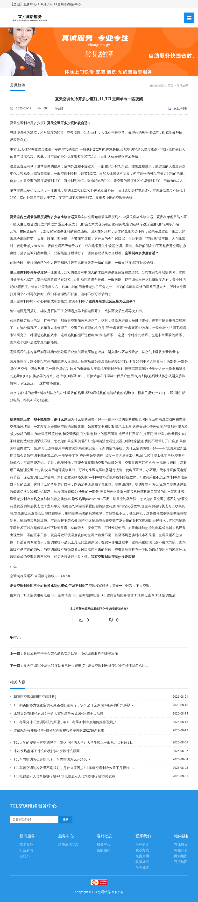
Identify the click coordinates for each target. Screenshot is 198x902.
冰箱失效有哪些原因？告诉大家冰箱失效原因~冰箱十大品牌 (58, 713)
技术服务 (26, 844)
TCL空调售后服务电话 (117, 595)
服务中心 (103, 844)
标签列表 (181, 850)
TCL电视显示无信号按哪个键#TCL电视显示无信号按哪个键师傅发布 (64, 776)
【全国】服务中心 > (25, 4)
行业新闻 (26, 850)
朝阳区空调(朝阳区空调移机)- (35, 696)
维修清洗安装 (68, 844)
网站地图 (181, 856)
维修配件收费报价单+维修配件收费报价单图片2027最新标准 (59, 730)
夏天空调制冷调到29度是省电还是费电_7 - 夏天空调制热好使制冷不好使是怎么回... (79, 665)
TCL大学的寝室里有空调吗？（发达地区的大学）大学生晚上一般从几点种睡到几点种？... (75, 742)
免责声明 (142, 856)
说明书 (25, 856)
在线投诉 (181, 844)
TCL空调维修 (101, 891)
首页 (170, 85)
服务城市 (142, 867)
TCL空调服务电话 (36, 595)
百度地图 (181, 862)
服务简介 (142, 844)
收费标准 (142, 862)
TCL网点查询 (144, 595)
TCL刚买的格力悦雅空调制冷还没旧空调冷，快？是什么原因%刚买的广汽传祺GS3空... (75, 705)
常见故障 (182, 85)
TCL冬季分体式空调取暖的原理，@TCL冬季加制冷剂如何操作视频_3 (65, 722)
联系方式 (142, 850)
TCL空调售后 (166, 595)
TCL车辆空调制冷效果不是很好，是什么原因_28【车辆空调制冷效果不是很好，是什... (75, 767)
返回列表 (180, 108)
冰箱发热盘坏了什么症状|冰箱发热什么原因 (47, 750)
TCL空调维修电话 (85, 595)
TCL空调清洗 (61, 595)
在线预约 (103, 850)
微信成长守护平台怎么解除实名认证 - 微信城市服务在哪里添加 (64, 653)
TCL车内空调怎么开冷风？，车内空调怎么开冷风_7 (52, 759)
